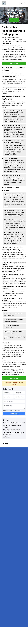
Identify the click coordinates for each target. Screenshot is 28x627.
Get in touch (14, 20)
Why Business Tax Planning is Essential (14, 423)
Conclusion (6, 436)
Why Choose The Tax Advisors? (11, 430)
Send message (14, 413)
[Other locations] (20, 3)
